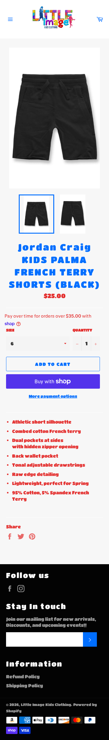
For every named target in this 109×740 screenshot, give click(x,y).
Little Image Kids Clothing (46, 704)
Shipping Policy (24, 685)
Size (10, 330)
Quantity (82, 330)
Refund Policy (23, 676)
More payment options (53, 396)
